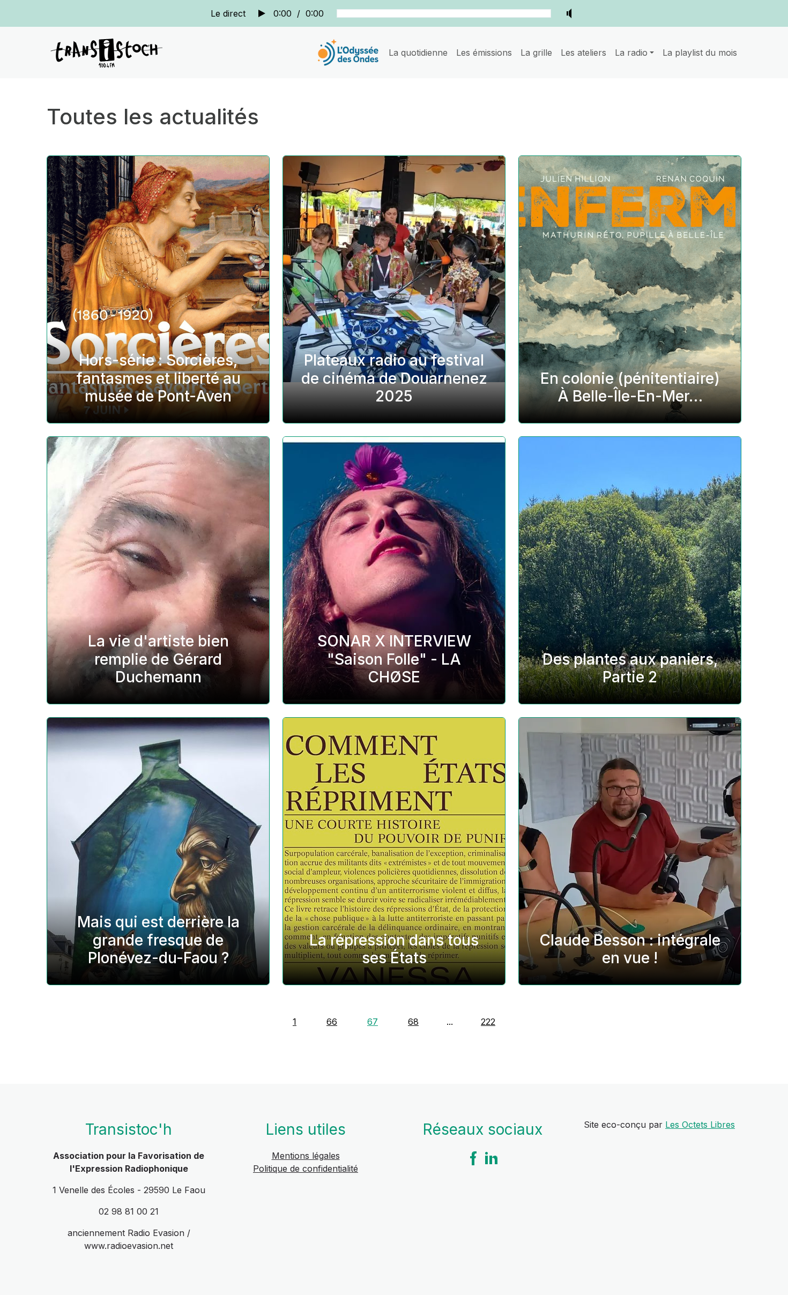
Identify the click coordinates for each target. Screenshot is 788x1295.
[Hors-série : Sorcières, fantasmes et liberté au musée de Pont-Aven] (158, 289)
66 (331, 1021)
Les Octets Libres (700, 1124)
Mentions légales (306, 1155)
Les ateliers (583, 52)
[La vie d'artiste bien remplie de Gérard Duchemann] (158, 570)
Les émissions (484, 52)
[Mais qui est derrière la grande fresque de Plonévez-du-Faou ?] (158, 851)
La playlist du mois (700, 52)
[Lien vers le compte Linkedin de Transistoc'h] (491, 1157)
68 (413, 1021)
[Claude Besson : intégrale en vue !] (630, 851)
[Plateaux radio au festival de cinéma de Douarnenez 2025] (394, 289)
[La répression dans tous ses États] (394, 851)
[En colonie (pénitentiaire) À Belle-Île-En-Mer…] (630, 289)
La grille (536, 52)
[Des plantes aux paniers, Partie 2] (630, 570)
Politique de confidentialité (305, 1168)
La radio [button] (631, 52)
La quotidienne (418, 52)
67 (372, 1021)
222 (488, 1021)
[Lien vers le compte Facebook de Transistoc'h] (473, 1157)
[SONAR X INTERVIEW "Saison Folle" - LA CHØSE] (394, 570)
